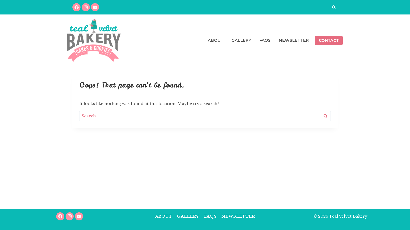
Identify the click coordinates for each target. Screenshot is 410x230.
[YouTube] (95, 7)
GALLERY (241, 40)
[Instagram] (86, 7)
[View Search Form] (334, 7)
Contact (329, 40)
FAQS (265, 40)
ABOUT (215, 40)
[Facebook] (76, 7)
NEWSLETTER (294, 40)
